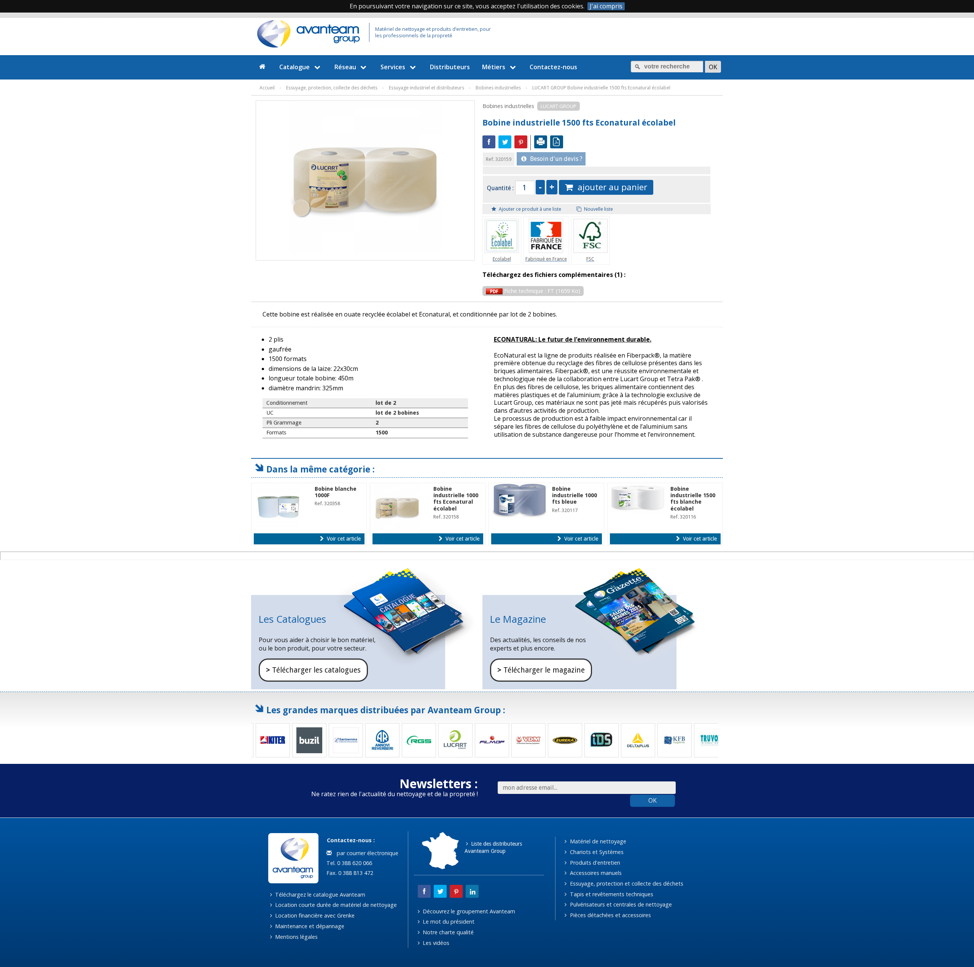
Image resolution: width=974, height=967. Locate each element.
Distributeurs (450, 67)
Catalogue (294, 67)
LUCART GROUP (558, 106)
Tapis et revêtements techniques (610, 894)
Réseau (345, 67)
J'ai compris (606, 6)
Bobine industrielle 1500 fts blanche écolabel (692, 499)
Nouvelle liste (598, 209)
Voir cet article (343, 539)
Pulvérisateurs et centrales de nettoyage (620, 904)
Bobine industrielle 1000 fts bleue (574, 495)
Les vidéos (435, 942)
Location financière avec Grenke (314, 915)
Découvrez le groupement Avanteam (468, 911)
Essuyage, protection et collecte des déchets (625, 883)
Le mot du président (447, 921)
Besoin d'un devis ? (555, 158)
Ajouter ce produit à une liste (529, 209)
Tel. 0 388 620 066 (348, 863)
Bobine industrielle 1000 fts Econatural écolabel (455, 499)
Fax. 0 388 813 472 (349, 872)
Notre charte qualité (447, 932)
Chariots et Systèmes (596, 852)
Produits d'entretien (594, 862)
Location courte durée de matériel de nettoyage (335, 904)
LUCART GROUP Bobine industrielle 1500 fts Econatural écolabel (601, 88)
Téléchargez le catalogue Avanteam (319, 894)
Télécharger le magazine (541, 670)
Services (392, 67)
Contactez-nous (553, 67)
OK (652, 800)
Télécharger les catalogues (313, 670)
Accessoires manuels (595, 872)
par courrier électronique (366, 853)
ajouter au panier (610, 187)
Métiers (493, 67)
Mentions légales (296, 936)
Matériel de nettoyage (597, 841)
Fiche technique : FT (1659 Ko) (541, 290)
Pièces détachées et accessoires (609, 915)
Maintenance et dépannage (309, 926)
